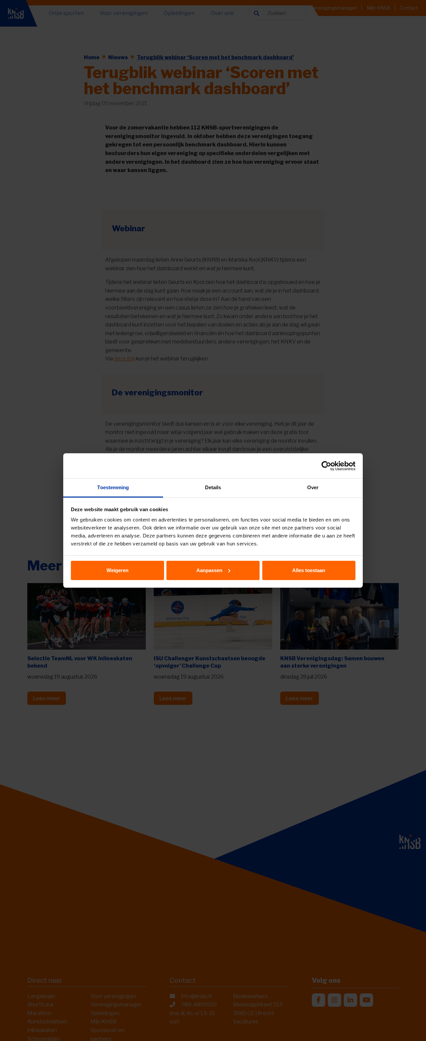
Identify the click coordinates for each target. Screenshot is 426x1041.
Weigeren (117, 570)
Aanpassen (209, 570)
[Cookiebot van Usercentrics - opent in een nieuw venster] (326, 466)
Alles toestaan (308, 570)
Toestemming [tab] (113, 487)
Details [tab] (213, 487)
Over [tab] (313, 487)
